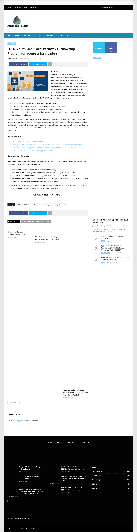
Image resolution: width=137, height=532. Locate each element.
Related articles (13, 221)
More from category (43, 221)
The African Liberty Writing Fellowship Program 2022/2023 (47, 238)
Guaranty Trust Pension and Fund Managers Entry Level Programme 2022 (73, 478)
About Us (18, 7)
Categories (48, 35)
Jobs (103, 241)
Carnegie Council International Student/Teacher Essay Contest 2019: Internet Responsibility (48, 144)
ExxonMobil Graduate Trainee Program (27, 142)
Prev (11, 403)
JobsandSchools (12, 58)
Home (9, 7)
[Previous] (9, 501)
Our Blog (60, 442)
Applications (106, 253)
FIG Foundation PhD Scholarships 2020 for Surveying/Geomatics (73, 468)
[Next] (12, 501)
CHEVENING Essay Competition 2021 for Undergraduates (72, 489)
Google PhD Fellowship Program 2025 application (29, 2)
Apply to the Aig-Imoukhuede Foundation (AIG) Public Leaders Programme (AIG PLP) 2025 (113, 248)
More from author (28, 221)
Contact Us (33, 7)
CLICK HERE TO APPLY (47, 194)
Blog (25, 7)
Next (15, 403)
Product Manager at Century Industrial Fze (112, 237)
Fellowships (11, 43)
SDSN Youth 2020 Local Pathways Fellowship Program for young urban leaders (42, 205)
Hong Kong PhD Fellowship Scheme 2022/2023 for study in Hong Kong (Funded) (75, 392)
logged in (20, 421)
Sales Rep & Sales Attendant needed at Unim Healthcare (115, 258)
